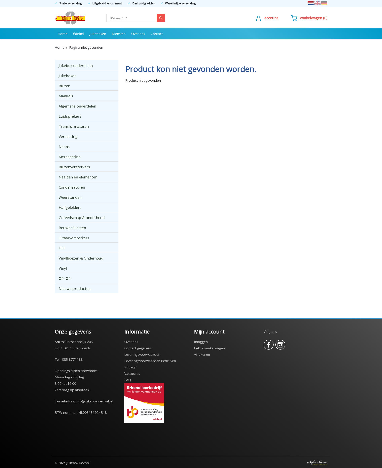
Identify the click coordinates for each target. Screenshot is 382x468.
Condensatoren (72, 187)
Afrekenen (202, 354)
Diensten (119, 33)
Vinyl (63, 268)
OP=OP (65, 278)
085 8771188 (72, 359)
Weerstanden (70, 197)
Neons (64, 146)
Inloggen (201, 341)
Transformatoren (74, 126)
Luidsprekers (70, 116)
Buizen (64, 85)
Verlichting (68, 136)
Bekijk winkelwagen (209, 348)
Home (62, 33)
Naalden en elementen (78, 177)
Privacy (130, 367)
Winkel (78, 33)
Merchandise (70, 156)
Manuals (66, 96)
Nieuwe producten (75, 288)
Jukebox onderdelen (76, 65)
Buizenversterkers (74, 167)
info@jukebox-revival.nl (94, 401)
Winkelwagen (311, 18)
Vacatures (132, 373)
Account (271, 18)
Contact (157, 33)
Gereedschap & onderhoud (82, 217)
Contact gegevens (138, 348)
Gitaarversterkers (74, 237)
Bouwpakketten (72, 227)
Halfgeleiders (70, 207)
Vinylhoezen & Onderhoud (81, 258)
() (313, 18)
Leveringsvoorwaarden (142, 354)
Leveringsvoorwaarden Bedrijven (150, 361)
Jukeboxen (98, 33)
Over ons (138, 33)
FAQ (127, 380)
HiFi (62, 248)
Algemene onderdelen (77, 106)
